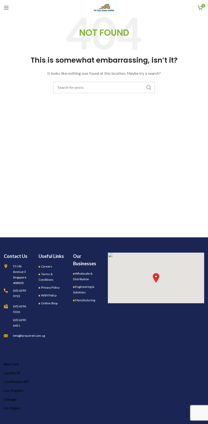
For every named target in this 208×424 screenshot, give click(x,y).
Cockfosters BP (16, 381)
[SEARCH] (149, 87)
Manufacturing (85, 300)
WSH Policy (49, 295)
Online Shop (49, 303)
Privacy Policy (50, 287)
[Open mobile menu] (6, 8)
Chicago (10, 399)
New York (11, 364)
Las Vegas (12, 408)
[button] (156, 278)
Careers (46, 266)
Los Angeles (13, 390)
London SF (12, 373)
